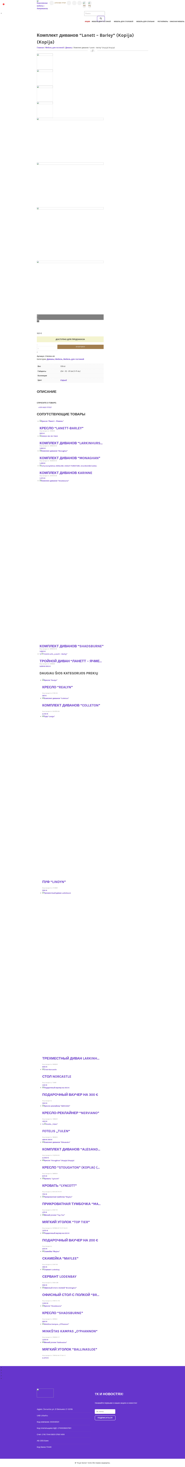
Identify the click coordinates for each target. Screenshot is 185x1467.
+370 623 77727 (60, 3)
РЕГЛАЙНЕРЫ (163, 21)
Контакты (7, 1370)
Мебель (59, 359)
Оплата (6, 1376)
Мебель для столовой (123, 21)
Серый (63, 380)
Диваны (68, 48)
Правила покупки (10, 1378)
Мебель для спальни (145, 21)
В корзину (80, 347)
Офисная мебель (177, 21)
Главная (40, 48)
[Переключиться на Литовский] (84, 3)
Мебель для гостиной (101, 21)
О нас (5, 1367)
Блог (5, 1373)
